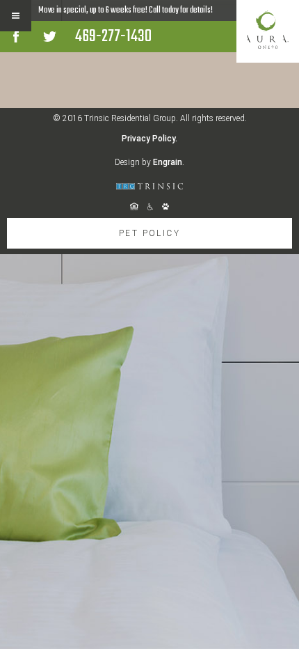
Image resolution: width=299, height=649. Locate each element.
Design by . (149, 162)
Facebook (15, 36)
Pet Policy (149, 233)
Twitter (49, 36)
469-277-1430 (113, 36)
